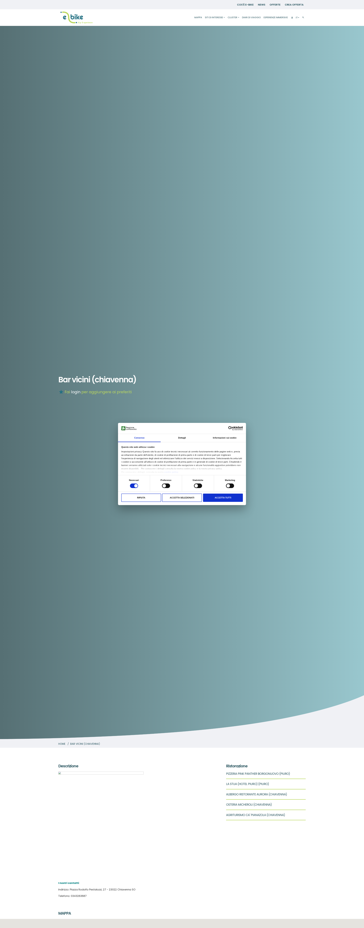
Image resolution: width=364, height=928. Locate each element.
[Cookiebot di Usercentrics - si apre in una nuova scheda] (230, 428)
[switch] (166, 485)
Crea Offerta (294, 4)
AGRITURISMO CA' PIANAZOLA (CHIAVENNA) (255, 815)
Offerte (275, 4)
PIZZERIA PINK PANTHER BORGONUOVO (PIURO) (258, 774)
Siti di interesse (214, 17)
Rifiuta (141, 497)
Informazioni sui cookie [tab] (224, 438)
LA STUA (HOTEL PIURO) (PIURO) (247, 784)
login (75, 392)
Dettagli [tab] (182, 438)
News (261, 4)
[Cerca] (303, 18)
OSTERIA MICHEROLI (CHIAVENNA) (249, 805)
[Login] (291, 18)
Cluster (232, 17)
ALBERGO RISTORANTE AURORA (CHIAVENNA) (256, 794)
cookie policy (171, 472)
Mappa (198, 17)
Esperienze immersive (276, 17)
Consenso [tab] (139, 438)
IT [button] (297, 17)
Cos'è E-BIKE (245, 4)
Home (61, 744)
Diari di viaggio (251, 17)
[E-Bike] (76, 17)
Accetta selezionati (182, 497)
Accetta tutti (223, 497)
